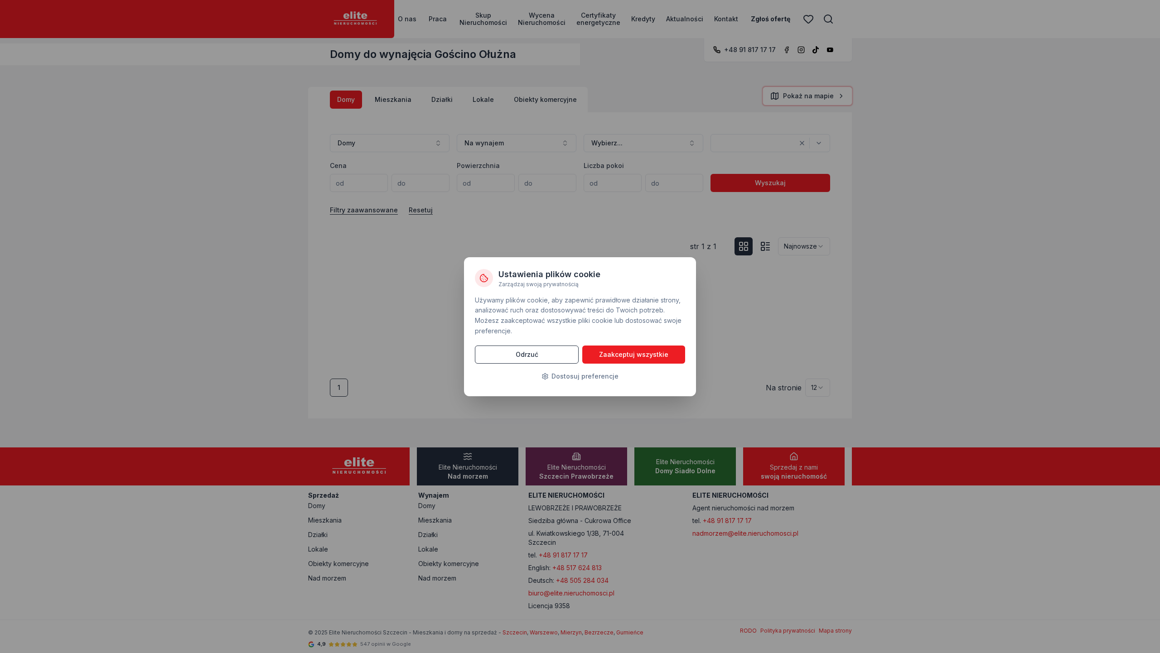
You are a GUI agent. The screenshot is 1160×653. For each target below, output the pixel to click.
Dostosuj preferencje (585, 376)
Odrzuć (527, 354)
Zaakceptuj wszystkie (633, 354)
